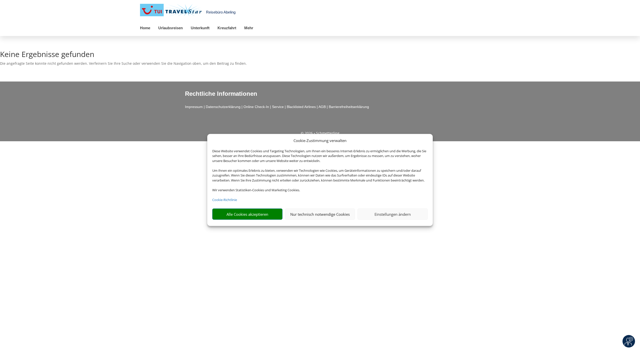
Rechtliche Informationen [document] (221, 94)
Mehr (248, 28)
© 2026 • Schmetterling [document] (320, 133)
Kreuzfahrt (227, 28)
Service (278, 107)
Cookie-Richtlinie (224, 200)
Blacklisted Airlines (301, 107)
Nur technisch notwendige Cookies (320, 214)
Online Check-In (256, 107)
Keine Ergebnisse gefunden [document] (47, 54)
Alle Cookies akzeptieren (247, 214)
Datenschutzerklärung (223, 107)
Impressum (194, 107)
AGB (322, 107)
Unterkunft (200, 28)
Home (145, 28)
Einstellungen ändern (392, 214)
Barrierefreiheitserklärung (349, 107)
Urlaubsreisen (170, 28)
